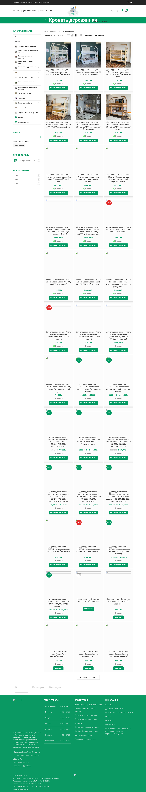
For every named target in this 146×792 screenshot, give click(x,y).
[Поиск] (112, 11)
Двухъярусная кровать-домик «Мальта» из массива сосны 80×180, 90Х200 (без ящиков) (58, 72)
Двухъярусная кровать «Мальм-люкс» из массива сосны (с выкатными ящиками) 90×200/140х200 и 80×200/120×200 (118, 442)
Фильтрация (19, 145)
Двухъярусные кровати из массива (88, 705)
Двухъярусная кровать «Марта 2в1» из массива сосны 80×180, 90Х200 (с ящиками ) (58, 282)
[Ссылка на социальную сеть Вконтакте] (131, 2)
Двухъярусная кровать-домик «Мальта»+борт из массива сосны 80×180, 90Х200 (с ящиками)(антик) (118, 178)
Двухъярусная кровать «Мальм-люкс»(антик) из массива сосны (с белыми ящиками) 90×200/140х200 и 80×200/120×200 (118, 497)
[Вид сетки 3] (76, 35)
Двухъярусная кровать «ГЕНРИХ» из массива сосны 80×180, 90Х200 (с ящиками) (88, 549)
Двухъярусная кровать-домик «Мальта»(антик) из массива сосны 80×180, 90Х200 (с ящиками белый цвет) (58, 230)
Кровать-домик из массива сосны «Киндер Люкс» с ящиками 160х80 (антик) (118, 654)
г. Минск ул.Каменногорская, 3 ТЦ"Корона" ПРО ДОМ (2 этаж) (31, 2)
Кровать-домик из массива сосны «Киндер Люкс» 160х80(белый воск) (58, 654)
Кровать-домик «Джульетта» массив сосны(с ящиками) (88, 600)
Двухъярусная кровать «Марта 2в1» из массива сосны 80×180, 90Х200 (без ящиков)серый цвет (58, 388)
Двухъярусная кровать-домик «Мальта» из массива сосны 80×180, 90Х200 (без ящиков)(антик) (118, 126)
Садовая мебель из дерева (85, 739)
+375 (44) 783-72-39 (21, 762)
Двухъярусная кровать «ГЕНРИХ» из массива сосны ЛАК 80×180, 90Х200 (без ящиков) (118, 550)
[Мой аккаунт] (117, 11)
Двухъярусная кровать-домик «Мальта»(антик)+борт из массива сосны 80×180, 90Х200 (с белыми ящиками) (88, 230)
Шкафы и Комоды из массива (86, 731)
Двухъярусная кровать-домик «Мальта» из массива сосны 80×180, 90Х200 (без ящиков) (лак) (118, 73)
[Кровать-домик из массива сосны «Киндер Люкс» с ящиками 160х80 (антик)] (118, 636)
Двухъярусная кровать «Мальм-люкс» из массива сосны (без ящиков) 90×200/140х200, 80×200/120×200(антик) (58, 497)
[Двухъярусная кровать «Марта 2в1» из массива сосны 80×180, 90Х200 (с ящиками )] (58, 264)
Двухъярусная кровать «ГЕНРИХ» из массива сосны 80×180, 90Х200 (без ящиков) (58, 549)
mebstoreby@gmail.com (22, 766)
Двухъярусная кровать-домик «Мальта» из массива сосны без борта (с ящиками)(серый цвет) (58, 178)
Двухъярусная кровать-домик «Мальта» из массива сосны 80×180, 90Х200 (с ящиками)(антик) (88, 178)
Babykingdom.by (50, 31)
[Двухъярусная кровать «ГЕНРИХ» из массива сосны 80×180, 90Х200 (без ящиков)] (58, 532)
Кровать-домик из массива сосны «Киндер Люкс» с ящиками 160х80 (88, 654)
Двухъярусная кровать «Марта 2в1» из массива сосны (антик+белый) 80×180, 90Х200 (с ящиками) (118, 335)
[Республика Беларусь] (38, 689)
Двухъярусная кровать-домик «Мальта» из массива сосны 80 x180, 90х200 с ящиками (88, 72)
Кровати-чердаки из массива (86, 715)
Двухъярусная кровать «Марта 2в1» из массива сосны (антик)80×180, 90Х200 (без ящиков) (88, 335)
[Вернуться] (46, 20)
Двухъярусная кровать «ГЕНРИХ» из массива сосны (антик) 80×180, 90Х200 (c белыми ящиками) (88, 440)
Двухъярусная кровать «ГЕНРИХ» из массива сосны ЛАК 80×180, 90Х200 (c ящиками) (58, 602)
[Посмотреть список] (68, 35)
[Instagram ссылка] (128, 2)
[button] (118, 617)
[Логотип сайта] (73, 10)
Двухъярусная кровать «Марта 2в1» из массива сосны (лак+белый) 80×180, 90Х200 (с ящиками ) (118, 283)
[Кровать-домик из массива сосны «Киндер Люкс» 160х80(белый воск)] (58, 636)
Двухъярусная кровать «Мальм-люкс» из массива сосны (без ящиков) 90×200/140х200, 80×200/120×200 (58, 442)
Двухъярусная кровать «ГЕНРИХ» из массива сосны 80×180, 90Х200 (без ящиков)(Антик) (88, 388)
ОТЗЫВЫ (109, 721)
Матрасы (78, 723)
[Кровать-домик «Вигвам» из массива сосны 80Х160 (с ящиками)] (118, 584)
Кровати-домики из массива (86, 719)
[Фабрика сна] (21, 689)
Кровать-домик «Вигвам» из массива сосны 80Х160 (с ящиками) (118, 601)
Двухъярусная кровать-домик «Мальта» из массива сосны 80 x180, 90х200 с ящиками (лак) (58, 124)
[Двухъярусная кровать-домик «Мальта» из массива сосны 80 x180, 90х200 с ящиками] (88, 55)
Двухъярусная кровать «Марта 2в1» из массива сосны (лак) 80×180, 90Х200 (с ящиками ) (88, 282)
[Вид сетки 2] (72, 35)
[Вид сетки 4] (80, 35)
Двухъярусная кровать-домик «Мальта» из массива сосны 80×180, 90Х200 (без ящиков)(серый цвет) (88, 126)
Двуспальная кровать (83, 735)
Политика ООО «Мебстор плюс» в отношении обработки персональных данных (118, 731)
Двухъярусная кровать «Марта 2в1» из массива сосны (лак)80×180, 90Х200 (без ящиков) (58, 335)
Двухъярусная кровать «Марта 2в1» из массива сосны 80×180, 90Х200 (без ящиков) (118, 229)
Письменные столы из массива (87, 727)
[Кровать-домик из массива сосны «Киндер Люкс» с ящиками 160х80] (88, 636)
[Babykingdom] (55, 689)
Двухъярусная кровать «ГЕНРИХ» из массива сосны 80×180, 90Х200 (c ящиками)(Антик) (118, 388)
